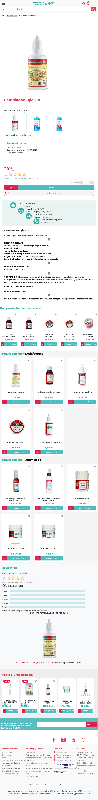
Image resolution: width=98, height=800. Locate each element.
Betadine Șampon (16, 392)
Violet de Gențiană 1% (82, 392)
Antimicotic (12, 15)
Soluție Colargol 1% (85, 702)
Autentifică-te (22, 662)
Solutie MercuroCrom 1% (49, 443)
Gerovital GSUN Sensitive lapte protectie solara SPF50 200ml (10, 701)
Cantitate (74, 182)
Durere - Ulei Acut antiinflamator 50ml (48, 702)
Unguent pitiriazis (16, 549)
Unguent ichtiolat (49, 335)
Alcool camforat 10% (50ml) (8, 335)
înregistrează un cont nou (44, 662)
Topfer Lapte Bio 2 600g (29, 701)
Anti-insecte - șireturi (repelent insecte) (89, 335)
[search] (93, 9)
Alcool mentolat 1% (29, 335)
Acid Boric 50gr (82, 499)
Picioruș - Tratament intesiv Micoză (16, 499)
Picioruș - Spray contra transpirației (49, 499)
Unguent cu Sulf (49, 549)
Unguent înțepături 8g (69, 335)
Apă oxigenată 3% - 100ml (49, 392)
